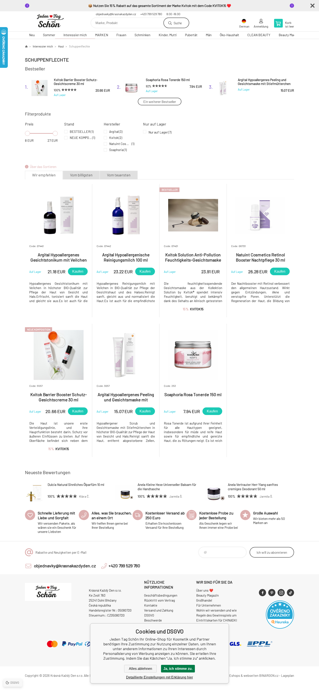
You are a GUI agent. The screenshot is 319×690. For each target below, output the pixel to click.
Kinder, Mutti (168, 35)
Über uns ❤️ (204, 590)
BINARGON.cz (268, 675)
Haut (61, 46)
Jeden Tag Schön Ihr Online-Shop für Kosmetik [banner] (51, 21)
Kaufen (77, 271)
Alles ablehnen (140, 668)
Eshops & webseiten (243, 675)
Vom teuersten (118, 175)
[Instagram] (281, 592)
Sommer (49, 35)
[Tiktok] (290, 592)
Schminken (142, 35)
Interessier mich (75, 35)
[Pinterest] (271, 592)
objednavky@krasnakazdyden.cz (116, 14)
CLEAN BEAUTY (258, 35)
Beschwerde (153, 620)
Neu (32, 35)
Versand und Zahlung (158, 610)
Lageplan (287, 675)
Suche (178, 23)
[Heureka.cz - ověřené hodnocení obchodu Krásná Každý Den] (280, 627)
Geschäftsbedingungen (160, 595)
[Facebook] (262, 592)
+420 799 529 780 (151, 14)
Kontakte (150, 605)
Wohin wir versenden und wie (216, 610)
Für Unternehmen (208, 605)
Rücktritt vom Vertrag (159, 600)
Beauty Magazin (290, 35)
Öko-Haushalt (229, 35)
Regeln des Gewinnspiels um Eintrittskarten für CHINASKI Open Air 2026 (216, 620)
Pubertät (191, 35)
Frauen (121, 35)
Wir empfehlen (44, 175)
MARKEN (101, 35)
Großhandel (204, 600)
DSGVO (149, 615)
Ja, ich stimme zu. (177, 668)
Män (209, 35)
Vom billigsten (81, 175)
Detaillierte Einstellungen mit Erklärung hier (159, 677)
